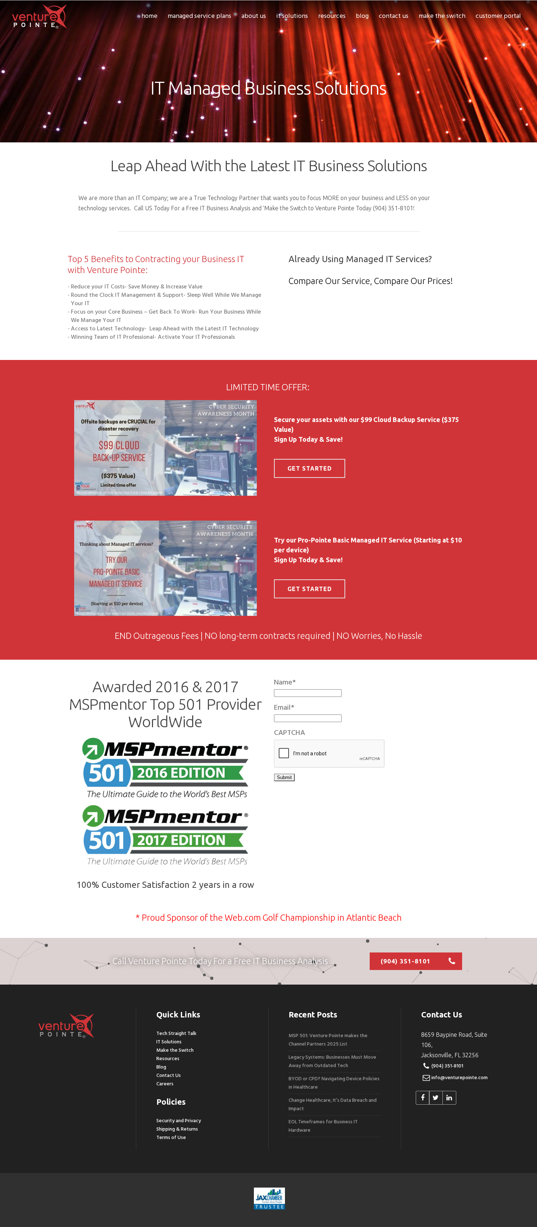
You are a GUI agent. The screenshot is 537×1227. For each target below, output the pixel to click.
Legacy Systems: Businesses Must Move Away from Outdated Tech (332, 1061)
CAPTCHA (289, 733)
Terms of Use (171, 1138)
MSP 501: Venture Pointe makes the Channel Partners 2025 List (328, 1040)
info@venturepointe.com (459, 1078)
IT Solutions (169, 1042)
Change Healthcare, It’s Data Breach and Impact (333, 1104)
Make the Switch (175, 1050)
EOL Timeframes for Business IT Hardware (323, 1126)
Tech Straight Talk (176, 1033)
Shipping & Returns (177, 1129)
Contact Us (168, 1075)
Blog (161, 1067)
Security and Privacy (178, 1121)
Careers (165, 1084)
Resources (167, 1059)
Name (285, 683)
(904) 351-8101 (447, 1066)
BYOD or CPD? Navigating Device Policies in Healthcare (334, 1083)
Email (284, 708)
